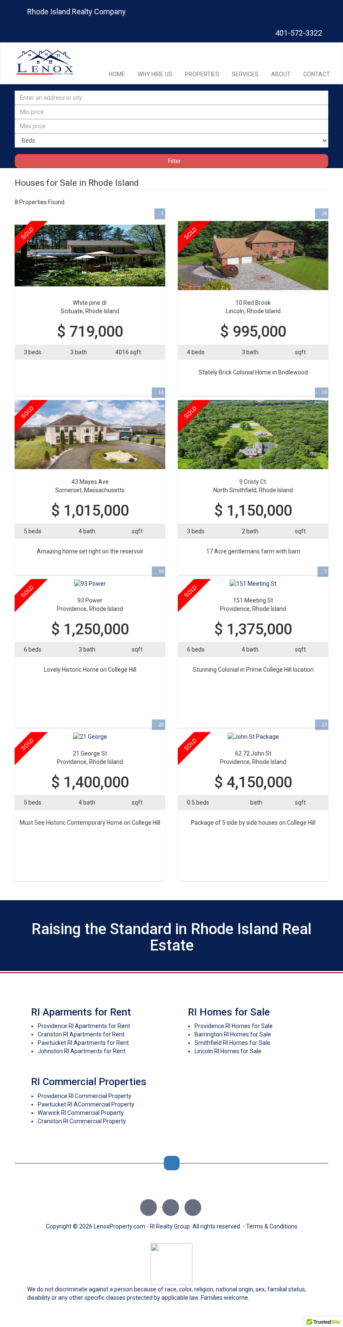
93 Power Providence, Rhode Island (90, 604)
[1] (90, 255)
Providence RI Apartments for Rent (84, 1026)
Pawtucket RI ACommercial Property (86, 1104)
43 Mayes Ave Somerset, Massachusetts (90, 485)
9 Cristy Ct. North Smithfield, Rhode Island (253, 485)
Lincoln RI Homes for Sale (228, 1051)
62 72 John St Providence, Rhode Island (253, 757)
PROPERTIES (202, 74)
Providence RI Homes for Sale (234, 1026)
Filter (174, 161)
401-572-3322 (298, 33)
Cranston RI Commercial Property (82, 1121)
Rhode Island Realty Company (76, 11)
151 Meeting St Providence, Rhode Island (253, 604)
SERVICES (245, 74)
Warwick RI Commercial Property (81, 1112)
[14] (90, 434)
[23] (253, 736)
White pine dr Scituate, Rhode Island (90, 306)
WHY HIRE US (155, 74)
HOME (117, 74)
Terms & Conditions (271, 1226)
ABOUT (281, 74)
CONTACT (316, 74)
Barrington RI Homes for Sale (233, 1034)
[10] (253, 434)
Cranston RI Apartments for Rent (81, 1034)
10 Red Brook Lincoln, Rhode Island (253, 306)
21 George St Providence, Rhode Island (90, 757)
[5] (253, 583)
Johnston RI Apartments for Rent (81, 1051)
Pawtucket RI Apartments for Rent (83, 1042)
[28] (253, 255)
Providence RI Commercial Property (84, 1096)
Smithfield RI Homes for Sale (232, 1042)
